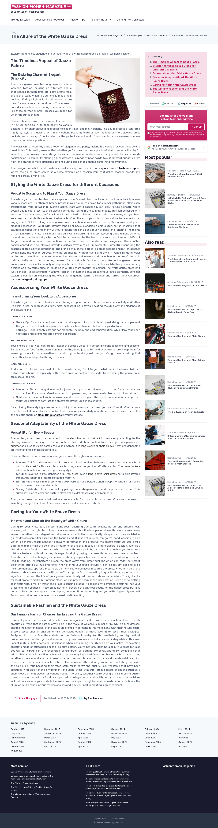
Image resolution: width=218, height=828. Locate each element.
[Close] (166, 405)
